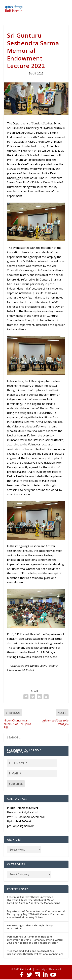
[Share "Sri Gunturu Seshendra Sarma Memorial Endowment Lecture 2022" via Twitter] (32, 696)
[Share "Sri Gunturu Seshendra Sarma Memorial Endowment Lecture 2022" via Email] (46, 696)
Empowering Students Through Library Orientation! (30, 927)
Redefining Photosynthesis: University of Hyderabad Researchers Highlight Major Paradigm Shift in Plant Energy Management (33, 900)
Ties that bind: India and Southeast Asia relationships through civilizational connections (35, 952)
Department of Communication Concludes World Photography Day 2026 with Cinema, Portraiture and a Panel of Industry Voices (36, 914)
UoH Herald (26, 969)
